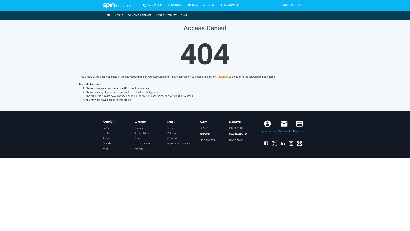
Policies (171, 133)
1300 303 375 (207, 140)
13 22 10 (204, 128)
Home (106, 128)
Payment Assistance (178, 143)
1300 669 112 (236, 128)
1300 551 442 (236, 140)
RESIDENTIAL (174, 5)
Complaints (173, 138)
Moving (139, 148)
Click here (222, 76)
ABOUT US (209, 5)
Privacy (139, 128)
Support (107, 138)
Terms (170, 128)
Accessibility (142, 133)
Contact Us (108, 133)
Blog (105, 148)
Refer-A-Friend (143, 143)
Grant (138, 138)
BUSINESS (192, 5)
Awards (106, 143)
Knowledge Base (292, 5)
